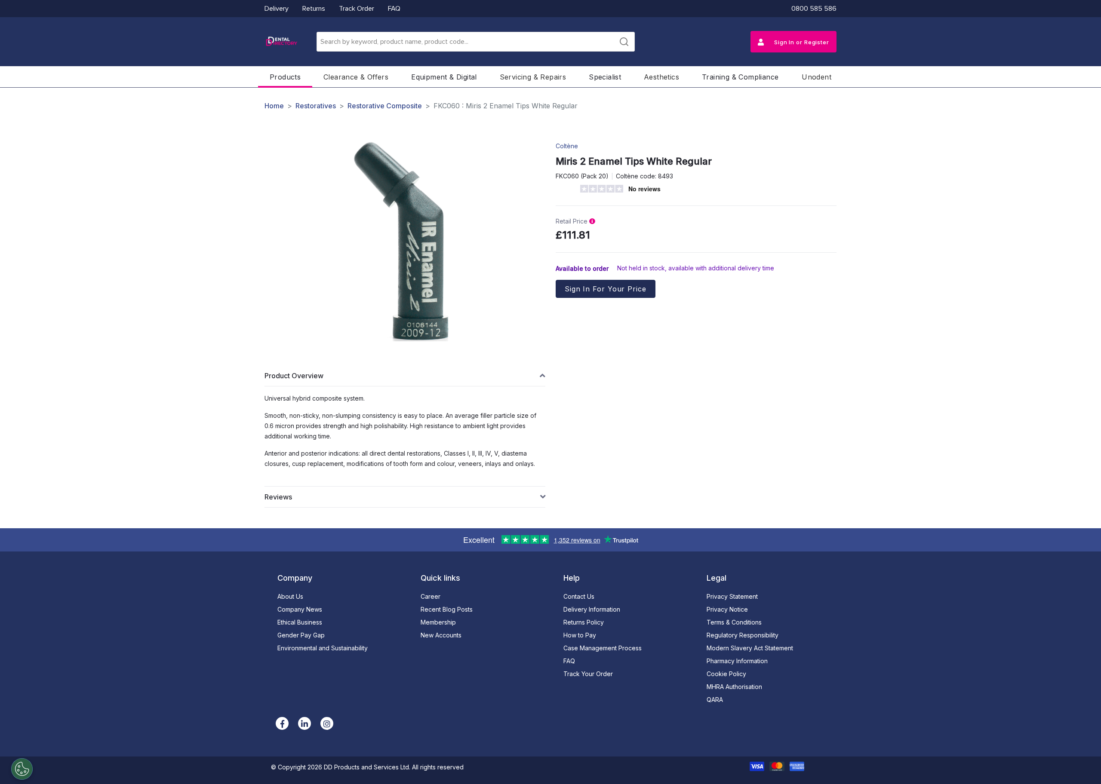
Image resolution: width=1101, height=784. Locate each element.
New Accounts (441, 635)
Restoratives (315, 105)
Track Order (356, 8)
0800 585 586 (814, 8)
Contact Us (578, 596)
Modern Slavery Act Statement (750, 648)
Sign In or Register (800, 42)
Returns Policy (583, 622)
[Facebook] (282, 723)
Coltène (567, 146)
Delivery (276, 8)
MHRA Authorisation (734, 686)
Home (274, 105)
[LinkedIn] (304, 723)
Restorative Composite (385, 105)
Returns (313, 8)
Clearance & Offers (355, 77)
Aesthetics (661, 77)
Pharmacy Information (737, 661)
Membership (438, 622)
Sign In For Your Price (605, 289)
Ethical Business (299, 622)
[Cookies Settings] (22, 769)
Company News (299, 609)
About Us (290, 596)
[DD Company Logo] (281, 41)
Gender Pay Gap (301, 635)
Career (430, 596)
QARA (715, 699)
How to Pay (579, 635)
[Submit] (624, 41)
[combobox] (476, 42)
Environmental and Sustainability (322, 648)
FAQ (394, 8)
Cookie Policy (726, 673)
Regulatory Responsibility (742, 635)
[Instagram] (326, 723)
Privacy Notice (727, 609)
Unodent (816, 77)
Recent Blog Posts (447, 609)
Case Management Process (602, 648)
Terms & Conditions (734, 622)
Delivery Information (591, 609)
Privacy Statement (732, 596)
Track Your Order (588, 673)
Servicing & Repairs (533, 77)
